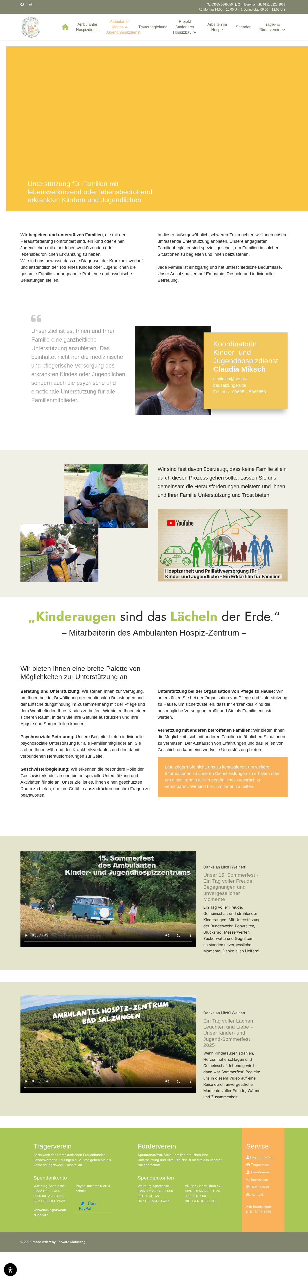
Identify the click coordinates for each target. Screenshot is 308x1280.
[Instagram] (30, 4)
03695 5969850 (222, 4)
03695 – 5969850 (249, 391)
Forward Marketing (71, 1242)
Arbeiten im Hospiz (217, 27)
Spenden (243, 27)
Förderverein (260, 1172)
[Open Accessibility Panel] (10, 1269)
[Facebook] (22, 4)
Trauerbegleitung (152, 27)
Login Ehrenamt (261, 1157)
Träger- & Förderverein (269, 27)
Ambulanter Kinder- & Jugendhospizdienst (121, 26)
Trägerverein (260, 1165)
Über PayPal (88, 1206)
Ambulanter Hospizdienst (87, 27)
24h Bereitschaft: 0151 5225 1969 (261, 4)
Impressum (259, 1179)
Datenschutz (260, 1187)
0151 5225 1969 (258, 1212)
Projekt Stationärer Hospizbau (183, 26)
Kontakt (256, 1194)
